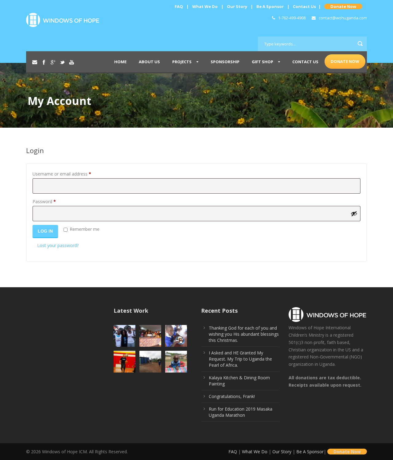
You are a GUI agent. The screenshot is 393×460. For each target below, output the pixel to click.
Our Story (237, 6)
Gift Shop (262, 61)
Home (120, 61)
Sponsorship (225, 61)
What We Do (205, 6)
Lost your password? (58, 245)
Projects (182, 61)
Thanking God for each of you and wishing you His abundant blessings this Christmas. (244, 334)
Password (53, 201)
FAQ (179, 6)
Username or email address (70, 174)
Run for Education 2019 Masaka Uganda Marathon (240, 412)
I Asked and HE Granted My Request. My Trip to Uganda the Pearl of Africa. (240, 359)
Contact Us (304, 6)
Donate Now (343, 6)
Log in (45, 231)
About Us (149, 61)
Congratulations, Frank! (232, 396)
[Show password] (354, 213)
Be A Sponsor (270, 6)
